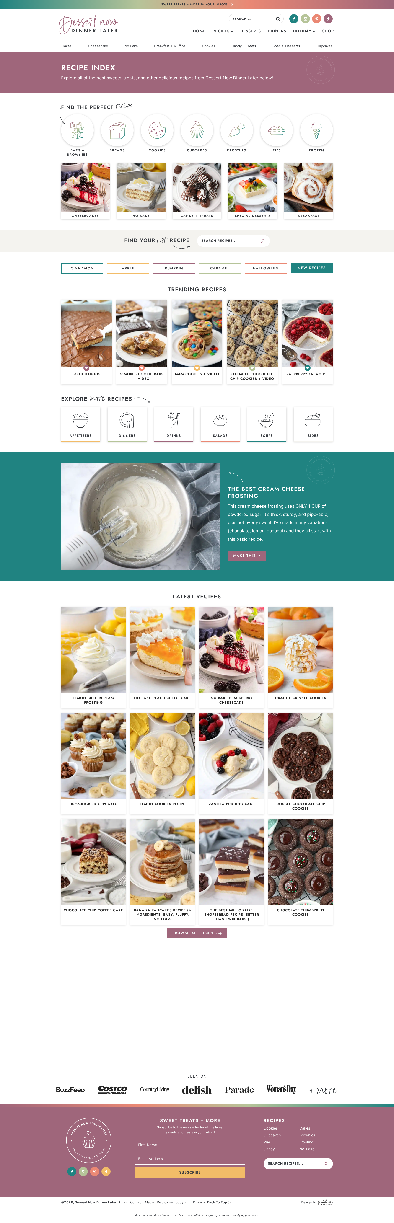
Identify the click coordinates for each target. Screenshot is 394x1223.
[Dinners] (127, 424)
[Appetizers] (80, 424)
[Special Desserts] (252, 191)
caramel (220, 268)
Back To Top (217, 1202)
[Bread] (117, 136)
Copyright (183, 1202)
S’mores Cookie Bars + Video (141, 376)
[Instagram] (305, 18)
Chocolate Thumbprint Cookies (300, 912)
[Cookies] (157, 136)
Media (150, 1202)
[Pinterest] (316, 18)
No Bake (131, 46)
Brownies (307, 1135)
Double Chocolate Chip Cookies (300, 806)
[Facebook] (293, 18)
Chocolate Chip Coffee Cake (93, 910)
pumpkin (174, 268)
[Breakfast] (308, 191)
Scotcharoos (87, 374)
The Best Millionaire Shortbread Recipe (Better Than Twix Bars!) (231, 915)
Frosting (306, 1142)
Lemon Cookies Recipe (162, 804)
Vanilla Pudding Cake (231, 804)
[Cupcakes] (197, 136)
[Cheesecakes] (85, 191)
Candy (269, 1149)
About (123, 1202)
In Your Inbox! (194, 4)
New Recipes (312, 267)
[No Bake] (141, 191)
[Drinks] (173, 424)
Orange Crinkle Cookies (300, 698)
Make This (244, 555)
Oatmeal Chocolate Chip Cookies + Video (252, 376)
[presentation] (86, 333)
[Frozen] (316, 136)
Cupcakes (324, 46)
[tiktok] (328, 18)
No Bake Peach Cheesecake (162, 698)
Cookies (208, 46)
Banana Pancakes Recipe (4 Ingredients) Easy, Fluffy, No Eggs (162, 915)
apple (128, 268)
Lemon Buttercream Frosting (93, 700)
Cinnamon (82, 268)
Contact (136, 1202)
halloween (266, 268)
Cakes (67, 46)
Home (199, 31)
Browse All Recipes (194, 933)
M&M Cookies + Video (197, 374)
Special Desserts (286, 46)
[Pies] (276, 136)
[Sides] (313, 424)
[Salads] (220, 424)
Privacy (199, 1202)
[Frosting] (236, 136)
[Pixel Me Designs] (325, 1202)
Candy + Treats (243, 46)
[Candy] (197, 191)
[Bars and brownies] (77, 136)
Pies (267, 1142)
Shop (328, 31)
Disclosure (165, 1202)
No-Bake (306, 1149)
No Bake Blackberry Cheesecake (232, 700)
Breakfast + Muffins (170, 46)
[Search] (263, 241)
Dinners (277, 31)
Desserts (250, 31)
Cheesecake (98, 46)
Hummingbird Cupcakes (93, 804)
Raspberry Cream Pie (307, 374)
